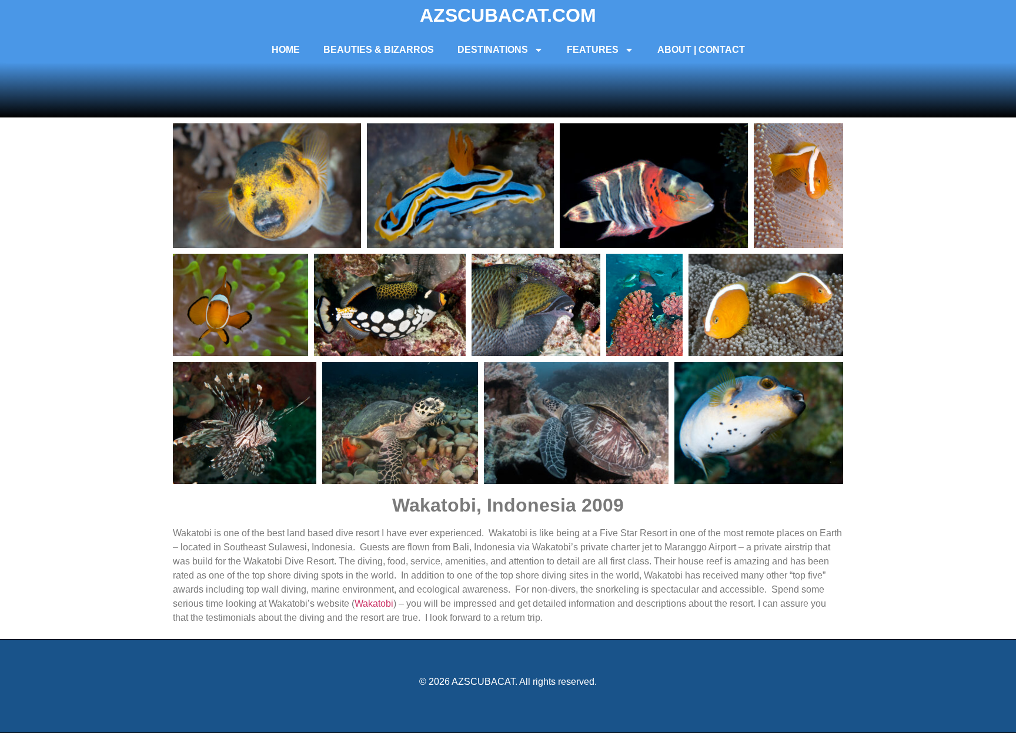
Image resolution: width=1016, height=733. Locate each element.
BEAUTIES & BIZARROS (378, 50)
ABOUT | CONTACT (701, 50)
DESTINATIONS (492, 50)
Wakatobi (374, 603)
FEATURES (593, 50)
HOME (286, 50)
